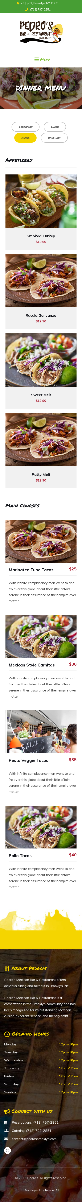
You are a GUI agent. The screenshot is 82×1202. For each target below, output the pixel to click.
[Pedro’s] (41, 32)
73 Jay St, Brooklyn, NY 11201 (40, 3)
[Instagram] (7, 1150)
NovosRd (52, 1190)
